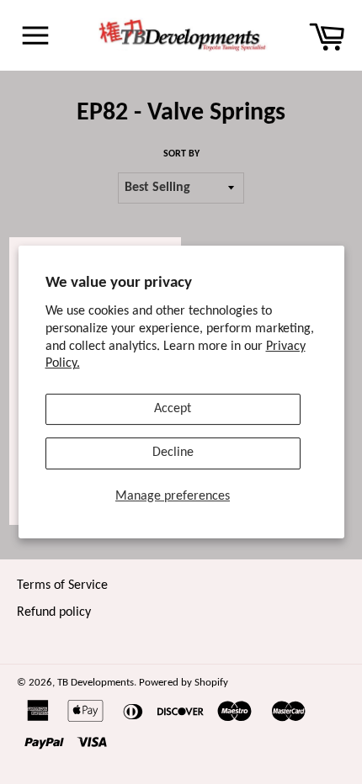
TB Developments (95, 682)
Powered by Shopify (183, 682)
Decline (173, 452)
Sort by (181, 154)
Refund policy (54, 612)
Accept (172, 409)
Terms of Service (62, 585)
